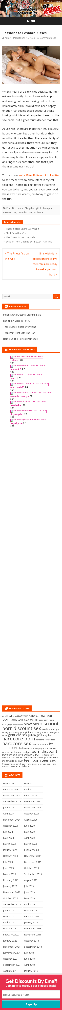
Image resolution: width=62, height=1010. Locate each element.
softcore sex (16, 757)
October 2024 (10, 825)
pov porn (7, 754)
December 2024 (11, 819)
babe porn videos (46, 720)
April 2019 (29, 904)
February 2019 (32, 916)
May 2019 (29, 898)
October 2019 (31, 868)
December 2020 (32, 801)
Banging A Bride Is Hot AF (17, 320)
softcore (38, 212)
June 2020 (29, 825)
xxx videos (22, 766)
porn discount (25, 212)
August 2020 (31, 819)
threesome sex (8, 764)
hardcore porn (18, 738)
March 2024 (9, 843)
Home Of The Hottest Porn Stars (21, 338)
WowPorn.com (8, 767)
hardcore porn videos (45, 740)
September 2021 (12, 964)
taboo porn (31, 757)
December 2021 (11, 946)
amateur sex (20, 719)
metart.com (52, 748)
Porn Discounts (14, 208)
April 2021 (29, 789)
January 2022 (10, 940)
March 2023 (9, 874)
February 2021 (32, 795)
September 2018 (33, 946)
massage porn (38, 748)
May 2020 (29, 831)
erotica (46, 729)
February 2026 (11, 789)
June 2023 (8, 868)
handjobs (46, 735)
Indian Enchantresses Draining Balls (22, 314)
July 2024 (8, 831)
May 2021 (29, 783)
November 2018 (32, 934)
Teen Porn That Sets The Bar (19, 332)
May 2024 (8, 837)
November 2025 (12, 795)
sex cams (18, 754)
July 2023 (8, 862)
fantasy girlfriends (10, 732)
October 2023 (10, 855)
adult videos (9, 716)
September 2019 (33, 874)
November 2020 (32, 807)
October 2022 (10, 898)
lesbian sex (25, 748)
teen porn (32, 760)
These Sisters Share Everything (19, 326)
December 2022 (11, 892)
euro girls (55, 729)
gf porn (21, 732)
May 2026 (8, 783)
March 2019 (30, 910)
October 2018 (31, 940)
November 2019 (32, 862)
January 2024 (10, 849)
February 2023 (11, 880)
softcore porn (32, 754)
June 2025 (8, 807)
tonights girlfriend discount (27, 764)
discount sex (27, 728)
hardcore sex (16, 743)
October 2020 (31, 813)
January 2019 (31, 922)
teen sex (48, 760)
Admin (8, 37)
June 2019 (29, 892)
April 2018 (29, 964)
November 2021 (12, 952)
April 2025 (8, 813)
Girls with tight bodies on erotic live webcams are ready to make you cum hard (44, 264)
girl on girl (34, 208)
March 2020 (30, 843)
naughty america (9, 752)
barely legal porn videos (12, 725)
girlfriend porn (32, 732)
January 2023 (10, 886)
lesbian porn (46, 208)
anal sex (34, 719)
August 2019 (31, 880)
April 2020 (29, 837)
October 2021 (10, 958)
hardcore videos (40, 744)
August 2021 (10, 970)
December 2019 (32, 855)
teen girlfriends (46, 757)
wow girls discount (48, 764)
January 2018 (31, 970)
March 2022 (9, 928)
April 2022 (8, 922)
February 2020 (32, 849)
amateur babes (26, 716)
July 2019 (29, 886)
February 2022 (11, 934)
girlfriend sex (17, 735)
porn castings (24, 751)
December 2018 (32, 928)
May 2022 (8, 916)
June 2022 (8, 910)
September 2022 (12, 904)
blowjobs (31, 723)
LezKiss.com (10, 212)
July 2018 (29, 952)
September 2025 (12, 801)
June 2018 (29, 958)
